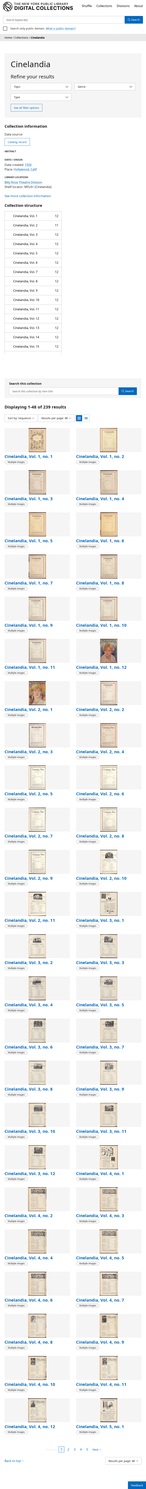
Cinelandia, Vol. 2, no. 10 (101, 878)
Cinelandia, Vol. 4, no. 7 (100, 1300)
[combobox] (64, 20)
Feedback (137, 1485)
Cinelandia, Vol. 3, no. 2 (29, 962)
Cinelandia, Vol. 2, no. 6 (100, 793)
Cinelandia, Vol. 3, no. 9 (100, 1089)
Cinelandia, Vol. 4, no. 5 (100, 1257)
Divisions (123, 6)
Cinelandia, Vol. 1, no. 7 (29, 583)
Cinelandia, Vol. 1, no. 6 (100, 540)
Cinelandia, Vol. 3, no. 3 (100, 962)
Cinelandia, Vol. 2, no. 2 (100, 709)
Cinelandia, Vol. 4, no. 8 (29, 1342)
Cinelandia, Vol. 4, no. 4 (29, 1257)
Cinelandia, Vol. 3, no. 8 (29, 1089)
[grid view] (79, 418)
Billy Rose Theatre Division (23, 182)
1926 (28, 165)
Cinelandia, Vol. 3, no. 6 (29, 1047)
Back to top (13, 1461)
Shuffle (87, 6)
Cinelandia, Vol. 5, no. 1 (100, 1426)
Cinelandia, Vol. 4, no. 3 (100, 1215)
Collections (104, 6)
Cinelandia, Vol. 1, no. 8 (100, 583)
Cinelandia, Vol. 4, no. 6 (29, 1300)
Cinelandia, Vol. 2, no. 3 (29, 751)
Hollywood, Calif (25, 169)
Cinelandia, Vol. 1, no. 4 (100, 498)
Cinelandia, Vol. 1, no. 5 (29, 540)
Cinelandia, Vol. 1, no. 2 (100, 456)
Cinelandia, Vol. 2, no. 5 (29, 793)
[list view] (86, 418)
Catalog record (17, 142)
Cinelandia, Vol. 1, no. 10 (101, 625)
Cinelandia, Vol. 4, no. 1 (100, 1173)
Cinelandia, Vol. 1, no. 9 (29, 625)
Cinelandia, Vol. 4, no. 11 (101, 1384)
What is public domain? (61, 28)
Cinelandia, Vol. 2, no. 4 (100, 751)
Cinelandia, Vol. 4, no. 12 (30, 1426)
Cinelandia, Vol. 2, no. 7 (29, 836)
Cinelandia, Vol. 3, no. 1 (100, 920)
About (138, 6)
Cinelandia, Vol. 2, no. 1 (29, 709)
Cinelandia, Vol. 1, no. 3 (29, 498)
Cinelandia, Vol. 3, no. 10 (30, 1131)
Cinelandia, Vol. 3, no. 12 (30, 1173)
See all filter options (26, 108)
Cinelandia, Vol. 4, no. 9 (100, 1342)
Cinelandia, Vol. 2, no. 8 (100, 836)
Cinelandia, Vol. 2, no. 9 (29, 878)
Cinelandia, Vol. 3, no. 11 (101, 1131)
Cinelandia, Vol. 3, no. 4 (29, 1004)
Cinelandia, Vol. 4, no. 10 (30, 1384)
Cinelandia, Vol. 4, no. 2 (29, 1215)
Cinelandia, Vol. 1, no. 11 (30, 667)
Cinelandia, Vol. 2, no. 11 (30, 920)
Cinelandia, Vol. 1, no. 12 (101, 667)
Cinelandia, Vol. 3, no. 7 (100, 1047)
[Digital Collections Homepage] (38, 6)
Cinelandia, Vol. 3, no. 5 (100, 1004)
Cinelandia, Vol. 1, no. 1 (29, 456)
